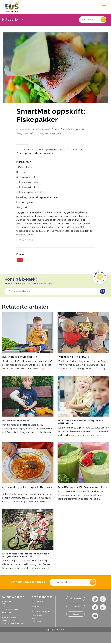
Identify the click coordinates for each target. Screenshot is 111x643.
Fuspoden (76, 598)
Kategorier (11, 19)
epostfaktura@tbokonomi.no (12, 623)
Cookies (76, 614)
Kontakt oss (75, 606)
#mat (20, 260)
